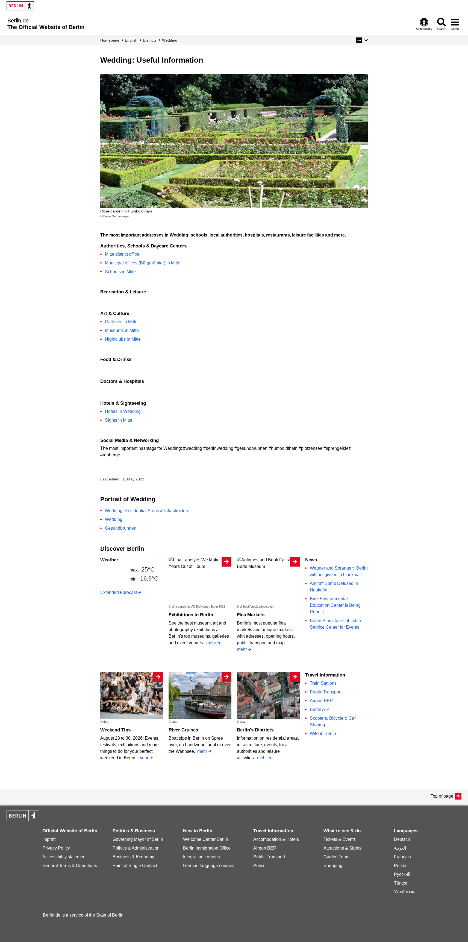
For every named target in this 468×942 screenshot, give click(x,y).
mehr (211, 642)
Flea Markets (250, 614)
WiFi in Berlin (323, 733)
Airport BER (321, 700)
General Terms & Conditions (69, 865)
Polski (400, 865)
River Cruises (183, 730)
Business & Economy (133, 856)
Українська (405, 891)
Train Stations (323, 683)
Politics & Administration (136, 848)
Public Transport (326, 692)
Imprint (48, 839)
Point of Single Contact (135, 865)
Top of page (442, 796)
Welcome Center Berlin (205, 839)
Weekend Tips (115, 730)
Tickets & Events (339, 839)
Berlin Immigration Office (207, 848)
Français (402, 856)
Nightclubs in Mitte (123, 339)
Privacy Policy (56, 848)
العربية (400, 848)
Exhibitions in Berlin (191, 614)
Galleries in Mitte (121, 321)
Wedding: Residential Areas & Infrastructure (147, 510)
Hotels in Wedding (123, 411)
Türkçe (400, 883)
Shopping (332, 865)
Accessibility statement (64, 856)
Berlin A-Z (319, 709)
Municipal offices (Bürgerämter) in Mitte (142, 263)
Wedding (113, 519)
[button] (362, 40)
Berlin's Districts (255, 730)
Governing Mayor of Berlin (138, 839)
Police (259, 865)
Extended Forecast (118, 592)
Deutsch (402, 839)
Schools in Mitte (120, 271)
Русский (402, 874)
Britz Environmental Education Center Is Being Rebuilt (335, 605)
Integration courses (201, 856)
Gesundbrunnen (120, 528)
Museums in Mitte (122, 330)
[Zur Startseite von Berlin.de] (23, 819)
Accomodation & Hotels (276, 839)
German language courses (208, 865)
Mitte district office (122, 254)
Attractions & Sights (342, 848)
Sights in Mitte (118, 420)
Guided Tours (336, 856)
